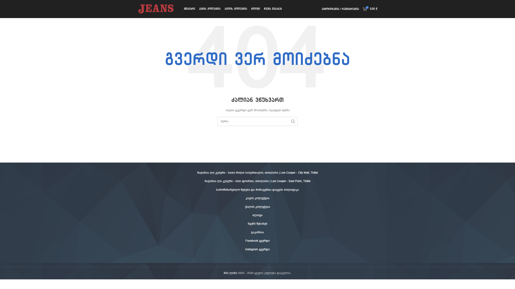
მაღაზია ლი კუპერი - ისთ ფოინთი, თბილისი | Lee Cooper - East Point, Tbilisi (257, 181)
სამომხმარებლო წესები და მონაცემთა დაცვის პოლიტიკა (257, 190)
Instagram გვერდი (257, 249)
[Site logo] (156, 9)
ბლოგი (257, 215)
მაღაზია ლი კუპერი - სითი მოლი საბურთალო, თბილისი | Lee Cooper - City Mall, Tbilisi (257, 173)
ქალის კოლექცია (257, 207)
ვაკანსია (257, 232)
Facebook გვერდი (257, 241)
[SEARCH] (293, 121)
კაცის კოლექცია (258, 198)
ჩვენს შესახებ (257, 224)
